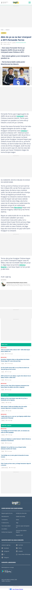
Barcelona (18, 207)
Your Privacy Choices (17, 589)
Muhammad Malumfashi (21, 42)
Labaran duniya (4, 467)
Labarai (7, 29)
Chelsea (24, 131)
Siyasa (2, 353)
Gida (2, 29)
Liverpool (20, 116)
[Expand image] (30, 68)
